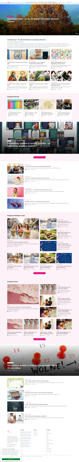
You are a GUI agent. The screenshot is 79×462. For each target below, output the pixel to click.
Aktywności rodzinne (49, 440)
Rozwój (35, 2)
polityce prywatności (14, 454)
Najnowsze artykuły (29, 2)
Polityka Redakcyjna (34, 456)
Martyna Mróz (9, 370)
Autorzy (35, 429)
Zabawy (47, 441)
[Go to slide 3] (77, 33)
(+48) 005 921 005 (11, 446)
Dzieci (38, 2)
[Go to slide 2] (76, 33)
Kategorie (48, 429)
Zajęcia (47, 431)
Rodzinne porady (49, 433)
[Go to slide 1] (75, 33)
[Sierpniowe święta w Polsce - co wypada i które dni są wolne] (39, 360)
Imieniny (42, 2)
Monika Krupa (9, 148)
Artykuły (22, 429)
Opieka (46, 2)
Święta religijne (48, 451)
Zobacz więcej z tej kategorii (39, 157)
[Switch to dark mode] (71, 2)
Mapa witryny (39, 456)
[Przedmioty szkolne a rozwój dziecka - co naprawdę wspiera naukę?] (39, 138)
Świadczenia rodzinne (52, 2)
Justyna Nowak (35, 435)
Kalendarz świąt (10, 16)
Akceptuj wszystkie (11, 459)
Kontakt (24, 456)
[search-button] (68, 2)
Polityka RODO (28, 456)
